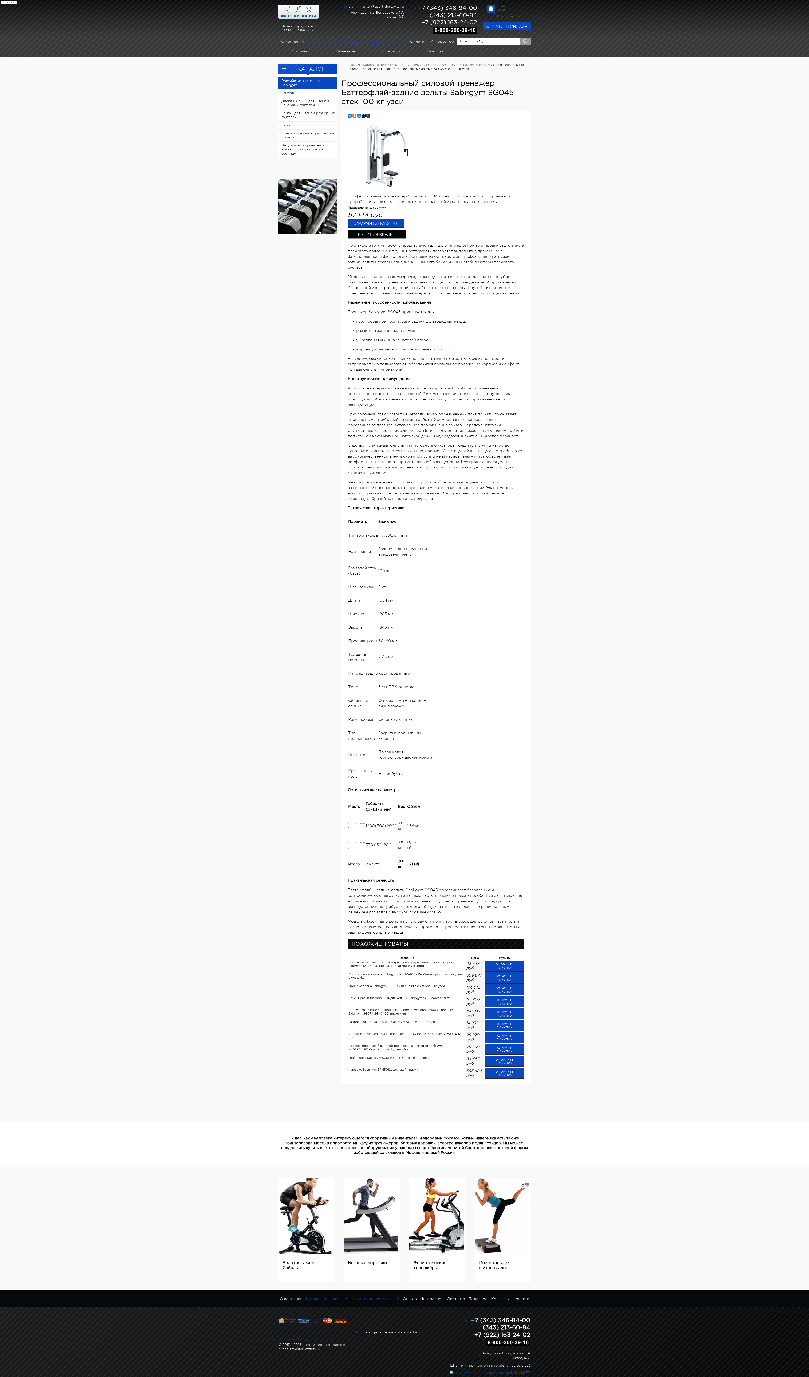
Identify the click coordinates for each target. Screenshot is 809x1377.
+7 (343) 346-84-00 (447, 8)
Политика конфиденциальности (306, 1339)
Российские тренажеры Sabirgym (301, 83)
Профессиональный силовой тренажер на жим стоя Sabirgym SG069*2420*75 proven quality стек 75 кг (395, 1048)
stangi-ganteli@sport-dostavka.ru (376, 6)
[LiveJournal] (368, 116)
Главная (354, 65)
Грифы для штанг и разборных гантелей (308, 115)
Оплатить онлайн (507, 26)
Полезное (345, 51)
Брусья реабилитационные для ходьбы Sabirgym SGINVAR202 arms (399, 998)
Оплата (417, 41)
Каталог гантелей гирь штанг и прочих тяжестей (357, 41)
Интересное (442, 41)
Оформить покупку (376, 223)
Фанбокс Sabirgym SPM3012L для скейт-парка (383, 1069)
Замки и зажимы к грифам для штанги (307, 135)
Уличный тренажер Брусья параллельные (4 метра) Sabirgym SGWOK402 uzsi (404, 1036)
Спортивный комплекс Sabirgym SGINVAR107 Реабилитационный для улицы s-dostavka (406, 976)
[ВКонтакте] (350, 116)
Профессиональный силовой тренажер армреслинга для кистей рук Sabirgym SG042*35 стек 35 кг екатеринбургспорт (400, 964)
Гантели (288, 93)
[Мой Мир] (359, 116)
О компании (292, 41)
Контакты (391, 51)
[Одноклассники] (354, 116)
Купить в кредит (376, 234)
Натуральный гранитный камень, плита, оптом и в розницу (302, 149)
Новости (435, 51)
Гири (285, 125)
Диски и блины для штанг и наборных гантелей (305, 103)
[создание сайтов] (465, 1373)
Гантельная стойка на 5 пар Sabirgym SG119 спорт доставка (393, 1022)
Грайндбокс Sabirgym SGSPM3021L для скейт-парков (388, 1058)
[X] (364, 116)
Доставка (300, 51)
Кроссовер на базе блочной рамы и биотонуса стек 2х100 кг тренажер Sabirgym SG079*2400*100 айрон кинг (401, 1012)
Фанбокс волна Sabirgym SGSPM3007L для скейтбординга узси (396, 986)
